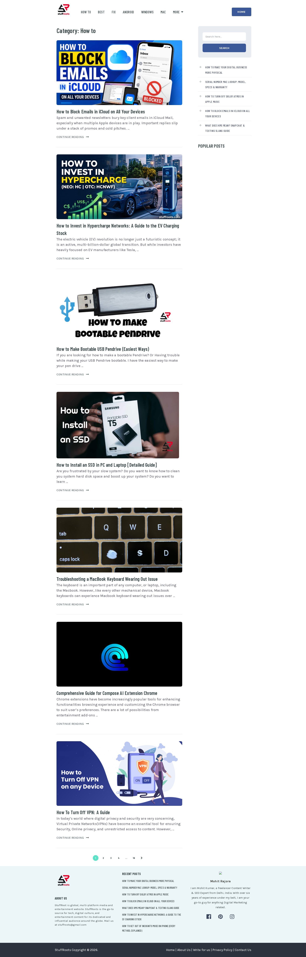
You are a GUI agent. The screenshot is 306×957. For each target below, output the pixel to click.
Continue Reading (70, 137)
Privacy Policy (222, 950)
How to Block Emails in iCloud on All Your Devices (100, 111)
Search (224, 48)
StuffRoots (63, 950)
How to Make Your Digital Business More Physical (148, 880)
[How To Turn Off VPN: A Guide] (119, 773)
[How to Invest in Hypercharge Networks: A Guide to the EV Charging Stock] (119, 186)
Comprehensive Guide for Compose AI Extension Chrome (106, 693)
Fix (114, 12)
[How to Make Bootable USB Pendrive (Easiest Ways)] (117, 309)
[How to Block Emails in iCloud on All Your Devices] (119, 72)
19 (134, 857)
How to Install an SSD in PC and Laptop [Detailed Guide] (106, 465)
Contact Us (243, 950)
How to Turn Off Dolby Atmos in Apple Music (145, 894)
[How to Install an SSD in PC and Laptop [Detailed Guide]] (117, 425)
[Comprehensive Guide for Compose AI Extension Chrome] (119, 654)
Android (128, 12)
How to (86, 12)
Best (101, 12)
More (176, 12)
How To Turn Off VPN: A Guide (83, 812)
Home (241, 11)
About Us (184, 950)
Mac (163, 12)
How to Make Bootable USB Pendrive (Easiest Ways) (102, 349)
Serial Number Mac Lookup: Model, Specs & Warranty (149, 887)
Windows (147, 12)
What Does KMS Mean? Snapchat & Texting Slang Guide (150, 907)
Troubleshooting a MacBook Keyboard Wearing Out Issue (107, 579)
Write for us (201, 950)
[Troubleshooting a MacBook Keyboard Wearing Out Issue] (119, 540)
